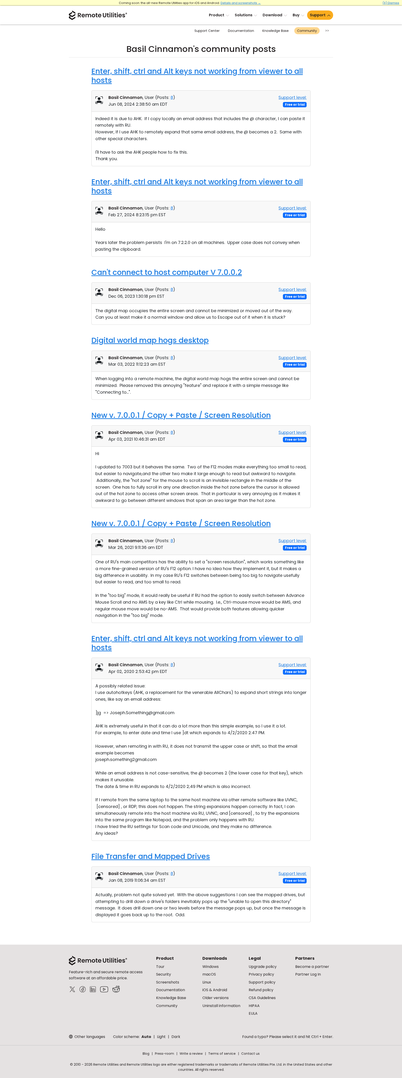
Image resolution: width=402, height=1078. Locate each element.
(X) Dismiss (390, 3)
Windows (210, 966)
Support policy (262, 982)
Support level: (292, 97)
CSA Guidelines (262, 997)
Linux (206, 982)
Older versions (215, 997)
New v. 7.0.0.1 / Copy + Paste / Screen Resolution (181, 415)
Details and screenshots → (241, 3)
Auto (146, 1036)
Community (307, 30)
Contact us (250, 1053)
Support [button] (317, 15)
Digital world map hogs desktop (150, 340)
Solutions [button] (243, 15)
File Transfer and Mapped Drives (150, 856)
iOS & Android (214, 990)
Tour (160, 966)
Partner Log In (308, 974)
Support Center (207, 30)
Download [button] (272, 15)
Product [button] (216, 15)
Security (163, 974)
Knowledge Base (275, 30)
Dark (175, 1036)
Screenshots (167, 982)
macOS (209, 974)
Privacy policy (261, 974)
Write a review (191, 1053)
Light (161, 1036)
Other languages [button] (89, 1036)
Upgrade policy (263, 966)
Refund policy (261, 990)
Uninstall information (221, 1005)
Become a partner (312, 966)
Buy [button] (296, 15)
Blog (146, 1053)
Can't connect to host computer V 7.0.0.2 (166, 272)
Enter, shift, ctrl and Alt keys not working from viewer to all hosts (197, 75)
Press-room (164, 1053)
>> (327, 30)
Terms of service (222, 1053)
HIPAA (254, 1005)
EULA (253, 1013)
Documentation (241, 30)
